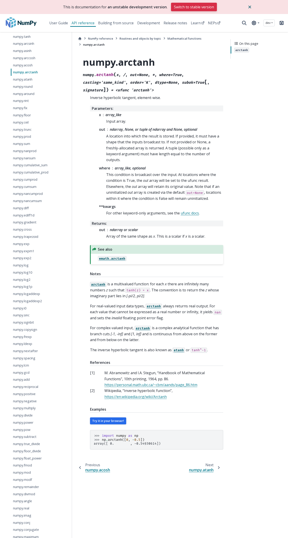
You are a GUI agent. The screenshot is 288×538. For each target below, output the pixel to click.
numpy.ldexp (22, 344)
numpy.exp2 (22, 258)
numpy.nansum (24, 158)
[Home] (80, 38)
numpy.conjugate (26, 530)
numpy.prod (22, 137)
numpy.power (23, 422)
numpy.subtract (24, 437)
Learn (196, 22)
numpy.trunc (22, 129)
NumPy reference (100, 38)
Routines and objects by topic (140, 38)
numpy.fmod (22, 465)
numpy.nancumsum (27, 201)
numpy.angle (22, 501)
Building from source (116, 22)
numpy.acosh (23, 65)
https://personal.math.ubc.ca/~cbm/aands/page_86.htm (150, 384)
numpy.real (21, 508)
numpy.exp (21, 244)
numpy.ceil (21, 122)
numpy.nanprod (24, 151)
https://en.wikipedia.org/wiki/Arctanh (135, 396)
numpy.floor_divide (27, 451)
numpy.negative (25, 401)
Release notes (175, 22)
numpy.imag (22, 515)
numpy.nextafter (25, 351)
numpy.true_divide (26, 444)
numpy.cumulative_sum (30, 165)
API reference (83, 22)
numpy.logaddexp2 (27, 301)
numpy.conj (21, 522)
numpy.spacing (24, 358)
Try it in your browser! (108, 421)
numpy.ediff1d (23, 215)
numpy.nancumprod (28, 194)
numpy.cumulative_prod (30, 172)
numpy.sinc (21, 315)
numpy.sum (21, 144)
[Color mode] (255, 23)
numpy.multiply (24, 408)
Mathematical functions (184, 38)
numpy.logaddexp (26, 294)
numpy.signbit (23, 322)
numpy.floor (22, 115)
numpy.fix (20, 108)
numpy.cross (22, 229)
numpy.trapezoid (25, 236)
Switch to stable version (194, 7)
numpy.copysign (25, 329)
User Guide (58, 22)
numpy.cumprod (25, 179)
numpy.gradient (24, 222)
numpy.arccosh (24, 58)
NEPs (212, 22)
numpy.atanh (22, 79)
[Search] (244, 23)
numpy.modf (22, 480)
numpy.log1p (22, 287)
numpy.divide (23, 415)
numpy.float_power (27, 458)
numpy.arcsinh (23, 44)
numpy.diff (21, 208)
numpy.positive (24, 394)
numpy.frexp (22, 337)
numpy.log (21, 265)
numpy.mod (22, 472)
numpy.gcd (21, 372)
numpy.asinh (22, 51)
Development (148, 22)
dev (268, 23)
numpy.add (21, 380)
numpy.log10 (22, 272)
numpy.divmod (24, 494)
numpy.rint (21, 101)
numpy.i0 (19, 308)
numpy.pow (21, 430)
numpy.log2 (21, 279)
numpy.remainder (26, 487)
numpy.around (23, 94)
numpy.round (23, 86)
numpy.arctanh (25, 72)
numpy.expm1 (23, 251)
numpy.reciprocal (25, 387)
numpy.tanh (22, 36)
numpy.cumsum (24, 187)
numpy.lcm (21, 365)
